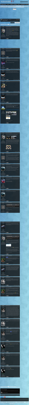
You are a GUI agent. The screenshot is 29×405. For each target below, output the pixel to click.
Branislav (3, 305)
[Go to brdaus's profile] (3, 226)
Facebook (24, 6)
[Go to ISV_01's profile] (3, 181)
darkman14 (3, 164)
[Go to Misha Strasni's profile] (3, 260)
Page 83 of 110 (2, 387)
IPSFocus (3, 403)
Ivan (3, 26)
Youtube (28, 6)
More (18, 4)
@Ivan (10, 331)
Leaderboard (15, 4)
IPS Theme (1, 403)
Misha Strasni (12, 68)
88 (13, 386)
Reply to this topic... (6, 392)
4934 (3, 77)
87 (12, 386)
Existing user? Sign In (23, 4)
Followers (17, 19)
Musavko (3, 153)
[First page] (0, 24)
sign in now (13, 390)
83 (8, 386)
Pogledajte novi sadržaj (3, 4)
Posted (8, 26)
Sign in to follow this (14, 19)
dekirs (15, 79)
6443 (3, 88)
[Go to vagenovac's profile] (3, 74)
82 (7, 386)
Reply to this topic (17, 22)
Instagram (27, 6)
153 (3, 284)
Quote (7, 38)
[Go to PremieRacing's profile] (3, 85)
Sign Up (26, 4)
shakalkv (3, 277)
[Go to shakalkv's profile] (3, 282)
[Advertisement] (14, 14)
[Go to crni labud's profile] (1, 20)
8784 (3, 349)
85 (10, 386)
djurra (15, 151)
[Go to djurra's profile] (3, 108)
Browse (8, 4)
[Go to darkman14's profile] (3, 169)
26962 (3, 241)
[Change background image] (28, 4)
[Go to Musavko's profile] (3, 158)
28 (3, 229)
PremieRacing (15, 68)
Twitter (25, 6)
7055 (3, 171)
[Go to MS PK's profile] (3, 346)
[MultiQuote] (6, 38)
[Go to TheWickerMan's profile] (3, 63)
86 (11, 386)
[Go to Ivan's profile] (3, 31)
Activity (11, 4)
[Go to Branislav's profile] (3, 310)
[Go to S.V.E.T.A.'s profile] (3, 53)
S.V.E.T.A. (3, 48)
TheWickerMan (3, 58)
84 (9, 386)
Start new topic (12, 22)
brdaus (3, 265)
